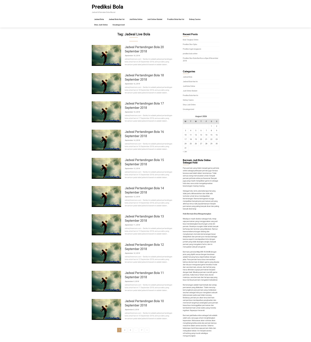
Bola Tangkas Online (190, 40)
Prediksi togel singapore (192, 49)
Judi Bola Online (135, 19)
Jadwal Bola (99, 19)
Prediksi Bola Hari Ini (175, 19)
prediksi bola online (190, 54)
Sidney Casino (195, 19)
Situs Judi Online (101, 25)
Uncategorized (118, 25)
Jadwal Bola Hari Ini (117, 19)
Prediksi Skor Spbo (190, 44)
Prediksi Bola (107, 7)
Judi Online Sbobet (154, 19)
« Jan (185, 152)
